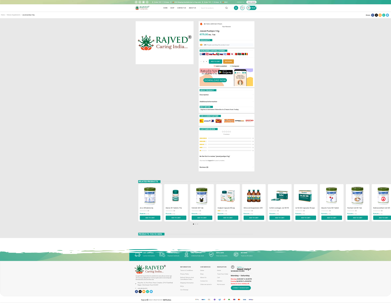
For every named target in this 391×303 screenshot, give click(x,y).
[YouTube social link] (143, 2)
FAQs (182, 286)
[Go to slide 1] (193, 224)
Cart (218, 277)
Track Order (251, 2)
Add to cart (215, 61)
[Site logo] (142, 8)
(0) (148, 210)
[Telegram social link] (387, 15)
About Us (203, 277)
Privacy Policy (184, 274)
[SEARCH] (226, 8)
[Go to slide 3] (197, 224)
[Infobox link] (146, 255)
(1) (226, 210)
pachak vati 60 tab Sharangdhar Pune (354, 209)
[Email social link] (380, 15)
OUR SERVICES (205, 267)
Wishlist (219, 281)
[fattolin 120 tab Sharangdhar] (202, 196)
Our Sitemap (184, 290)
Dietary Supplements (13, 15)
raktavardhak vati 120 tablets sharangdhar (381, 209)
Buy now (228, 61)
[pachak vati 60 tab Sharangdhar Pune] (357, 196)
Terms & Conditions (186, 270)
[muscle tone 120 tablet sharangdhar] (331, 196)
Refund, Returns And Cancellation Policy (187, 278)
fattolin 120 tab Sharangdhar (197, 209)
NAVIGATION (221, 267)
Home (3, 15)
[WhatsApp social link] (147, 2)
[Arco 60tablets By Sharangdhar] (150, 196)
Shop (202, 274)
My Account (221, 284)
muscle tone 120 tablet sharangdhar (330, 209)
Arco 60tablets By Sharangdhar (146, 209)
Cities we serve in (206, 284)
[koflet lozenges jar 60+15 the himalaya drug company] (279, 196)
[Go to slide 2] (195, 224)
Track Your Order (222, 274)
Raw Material (226, 26)
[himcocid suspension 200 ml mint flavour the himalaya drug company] (254, 196)
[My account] (236, 8)
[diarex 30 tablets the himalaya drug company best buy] (176, 196)
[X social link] (376, 15)
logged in (211, 160)
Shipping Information (187, 283)
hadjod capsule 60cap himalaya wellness (226, 209)
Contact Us (204, 281)
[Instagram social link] (139, 2)
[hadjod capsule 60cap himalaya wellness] (228, 196)
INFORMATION (185, 267)
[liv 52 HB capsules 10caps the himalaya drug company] (305, 196)
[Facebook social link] (136, 2)
